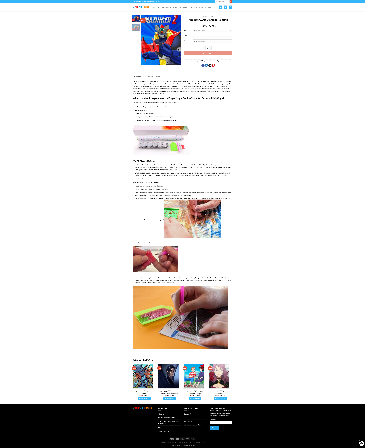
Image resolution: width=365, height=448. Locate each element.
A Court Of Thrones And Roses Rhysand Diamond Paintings (169, 392)
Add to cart (208, 53)
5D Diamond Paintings (146, 161)
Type (185, 41)
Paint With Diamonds (164, 7)
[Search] (231, 1)
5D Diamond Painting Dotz (200, 165)
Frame (186, 35)
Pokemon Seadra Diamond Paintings (144, 392)
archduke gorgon (203, 61)
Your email (213, 420)
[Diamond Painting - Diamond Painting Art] (141, 7)
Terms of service (163, 431)
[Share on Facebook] (203, 65)
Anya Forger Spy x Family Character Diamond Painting (166, 81)
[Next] (178, 40)
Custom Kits (177, 7)
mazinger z (218, 61)
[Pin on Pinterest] (213, 65)
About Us (161, 414)
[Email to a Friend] (209, 65)
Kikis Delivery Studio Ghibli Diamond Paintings (195, 392)
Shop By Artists (187, 7)
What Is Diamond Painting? (167, 417)
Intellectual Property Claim (193, 425)
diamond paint (196, 86)
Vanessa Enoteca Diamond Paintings (220, 392)
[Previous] (144, 40)
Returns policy (188, 421)
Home (153, 7)
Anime (211, 16)
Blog (209, 7)
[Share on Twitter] (206, 65)
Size (185, 30)
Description (137, 76)
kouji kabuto (211, 61)
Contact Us (202, 7)
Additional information (151, 76)
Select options (144, 398)
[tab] (137, 77)
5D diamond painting (201, 173)
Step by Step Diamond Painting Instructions (168, 422)
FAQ (195, 7)
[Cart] (230, 7)
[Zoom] (143, 62)
